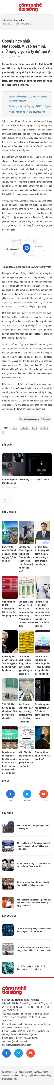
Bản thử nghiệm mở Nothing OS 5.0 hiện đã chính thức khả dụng (25, 481)
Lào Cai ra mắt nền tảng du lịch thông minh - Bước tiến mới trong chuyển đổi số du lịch (42, 665)
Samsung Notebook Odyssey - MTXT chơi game (30, 106)
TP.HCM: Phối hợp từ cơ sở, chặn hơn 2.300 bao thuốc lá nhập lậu (9, 711)
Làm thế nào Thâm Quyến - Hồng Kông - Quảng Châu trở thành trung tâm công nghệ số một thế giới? (26, 559)
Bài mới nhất (10, 512)
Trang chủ (6, 23)
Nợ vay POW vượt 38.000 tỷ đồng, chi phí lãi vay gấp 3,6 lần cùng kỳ (9, 554)
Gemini (34, 428)
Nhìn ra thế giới (22, 23)
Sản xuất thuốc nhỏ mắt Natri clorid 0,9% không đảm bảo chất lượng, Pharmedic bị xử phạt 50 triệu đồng (26, 613)
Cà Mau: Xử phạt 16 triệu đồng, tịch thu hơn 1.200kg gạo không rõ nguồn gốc (25, 665)
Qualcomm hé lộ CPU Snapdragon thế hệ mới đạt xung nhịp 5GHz (9, 608)
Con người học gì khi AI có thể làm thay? (42, 756)
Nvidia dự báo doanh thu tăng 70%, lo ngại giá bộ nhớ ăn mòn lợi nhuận (9, 663)
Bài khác (7, 444)
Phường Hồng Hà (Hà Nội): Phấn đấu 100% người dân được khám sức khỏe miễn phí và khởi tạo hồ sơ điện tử (42, 613)
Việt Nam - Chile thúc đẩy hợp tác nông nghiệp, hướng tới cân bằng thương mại (26, 713)
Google (14, 428)
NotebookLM (24, 428)
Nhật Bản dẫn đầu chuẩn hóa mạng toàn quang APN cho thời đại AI (26, 759)
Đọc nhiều (7, 813)
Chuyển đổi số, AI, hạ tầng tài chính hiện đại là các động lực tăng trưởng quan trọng (42, 556)
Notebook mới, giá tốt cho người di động (27, 111)
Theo (34, 419)
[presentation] (4, 499)
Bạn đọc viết (9, 915)
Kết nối (6, 781)
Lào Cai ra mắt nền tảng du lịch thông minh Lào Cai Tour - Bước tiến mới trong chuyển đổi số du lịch (9, 762)
